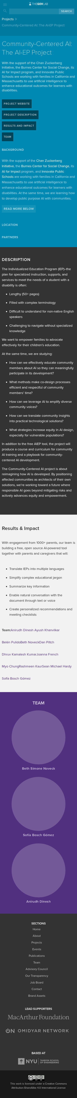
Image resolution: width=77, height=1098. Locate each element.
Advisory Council (37, 969)
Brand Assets (36, 996)
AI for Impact (11, 171)
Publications (37, 956)
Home (37, 929)
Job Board (36, 982)
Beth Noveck (29, 642)
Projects (8, 19)
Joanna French (47, 654)
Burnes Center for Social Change (45, 166)
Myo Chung (10, 666)
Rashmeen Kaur (30, 666)
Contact (37, 989)
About (37, 936)
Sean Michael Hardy (57, 666)
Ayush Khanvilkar (47, 630)
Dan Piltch (46, 642)
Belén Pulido (11, 642)
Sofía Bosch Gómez (16, 678)
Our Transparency (36, 976)
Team (36, 962)
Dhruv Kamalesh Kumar (19, 654)
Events (36, 949)
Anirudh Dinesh (22, 630)
